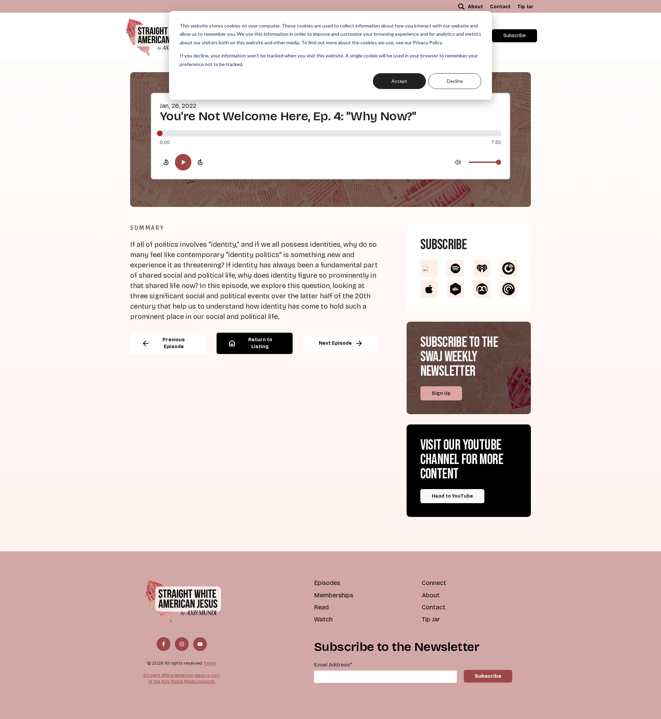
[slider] (330, 133)
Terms (210, 663)
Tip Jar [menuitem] (525, 7)
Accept (399, 81)
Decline (455, 81)
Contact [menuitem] (500, 7)
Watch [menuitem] (323, 619)
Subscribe (514, 35)
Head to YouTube (452, 496)
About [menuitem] (475, 7)
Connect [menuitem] (434, 583)
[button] (461, 6)
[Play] (183, 162)
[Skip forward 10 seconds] (200, 162)
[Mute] (458, 162)
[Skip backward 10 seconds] (166, 162)
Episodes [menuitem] (327, 583)
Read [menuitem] (321, 607)
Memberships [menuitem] (333, 595)
